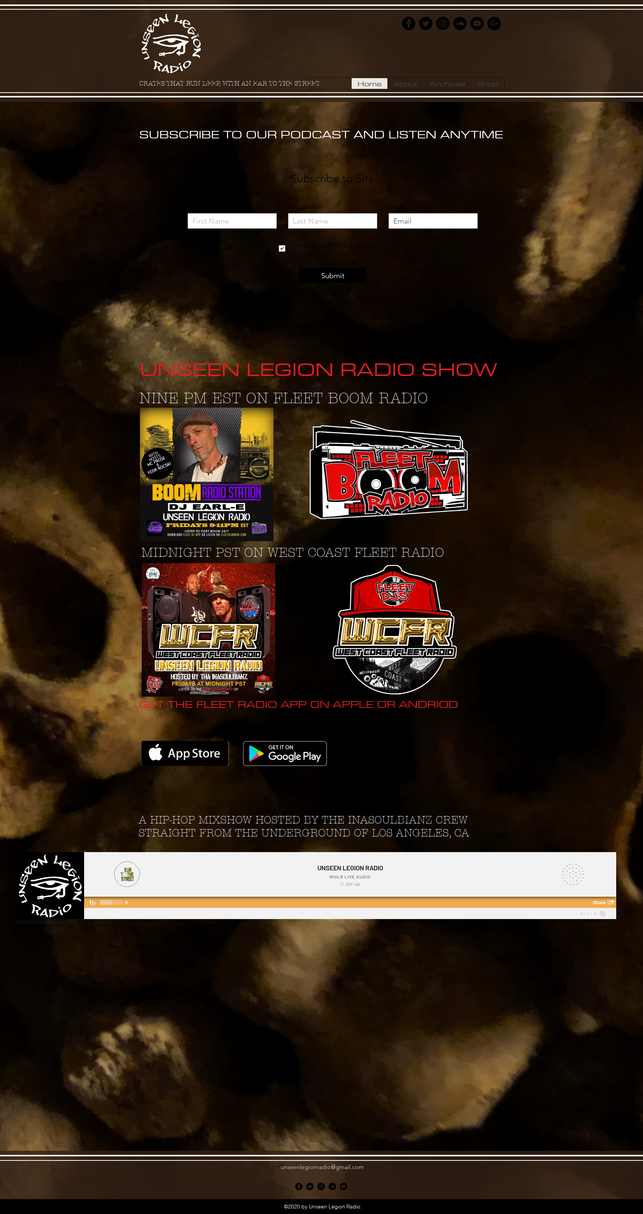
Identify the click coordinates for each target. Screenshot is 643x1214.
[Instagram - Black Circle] (443, 23)
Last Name (302, 207)
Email (395, 207)
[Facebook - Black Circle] (408, 23)
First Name (202, 207)
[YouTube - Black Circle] (477, 23)
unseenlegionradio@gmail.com (322, 1166)
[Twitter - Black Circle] (425, 23)
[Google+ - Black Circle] (494, 23)
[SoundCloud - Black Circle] (460, 23)
